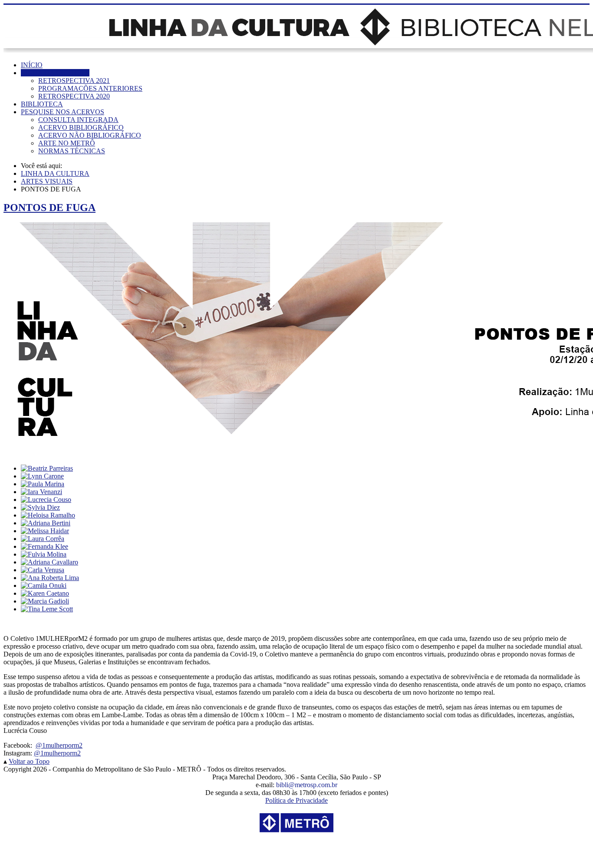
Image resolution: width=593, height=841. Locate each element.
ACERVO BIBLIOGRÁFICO (81, 127)
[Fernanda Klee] (44, 546)
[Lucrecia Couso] (46, 499)
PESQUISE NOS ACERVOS (62, 111)
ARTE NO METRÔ (66, 143)
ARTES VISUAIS (46, 181)
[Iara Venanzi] (41, 491)
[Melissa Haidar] (45, 530)
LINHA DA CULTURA (55, 72)
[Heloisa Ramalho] (48, 515)
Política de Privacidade (296, 800)
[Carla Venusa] (42, 570)
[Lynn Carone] (42, 476)
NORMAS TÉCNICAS (71, 151)
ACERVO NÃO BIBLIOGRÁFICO (89, 135)
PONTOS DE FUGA (49, 207)
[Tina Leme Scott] (47, 609)
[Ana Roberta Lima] (50, 577)
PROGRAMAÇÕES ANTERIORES (90, 88)
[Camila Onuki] (43, 585)
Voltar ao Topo (29, 761)
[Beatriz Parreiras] (47, 468)
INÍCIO (32, 65)
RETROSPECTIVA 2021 (74, 80)
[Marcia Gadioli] (45, 601)
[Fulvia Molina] (43, 554)
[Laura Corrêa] (42, 538)
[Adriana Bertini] (45, 523)
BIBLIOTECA (42, 104)
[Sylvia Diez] (40, 507)
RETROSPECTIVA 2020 (74, 96)
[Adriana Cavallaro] (49, 562)
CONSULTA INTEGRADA (78, 119)
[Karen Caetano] (45, 593)
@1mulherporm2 (59, 745)
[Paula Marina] (42, 484)
